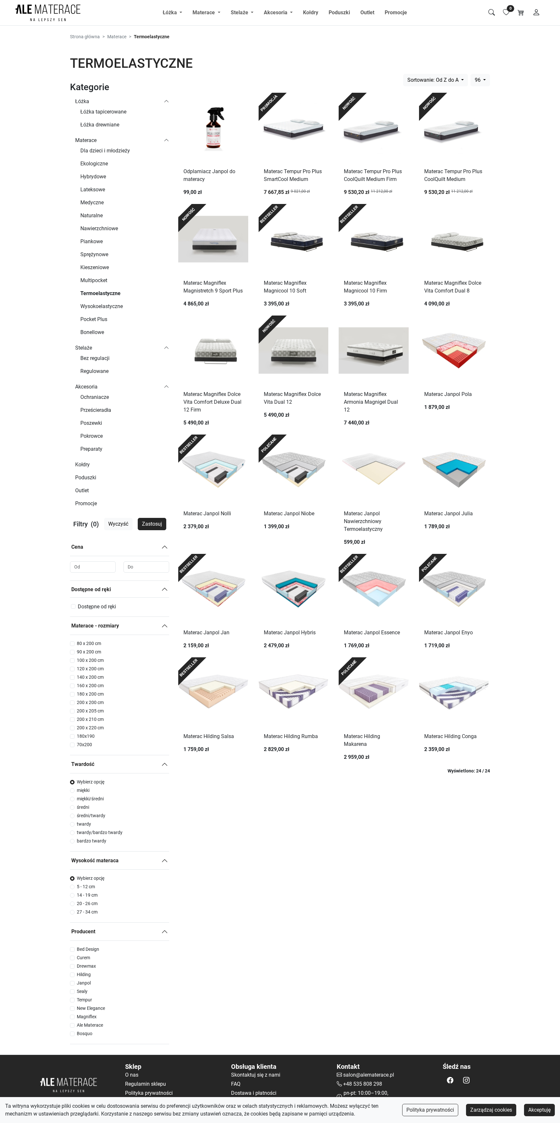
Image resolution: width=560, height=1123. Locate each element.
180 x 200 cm (90, 694)
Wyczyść (118, 524)
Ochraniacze (94, 397)
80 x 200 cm (89, 643)
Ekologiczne (94, 164)
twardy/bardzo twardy (99, 832)
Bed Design (88, 949)
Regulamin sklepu (145, 1084)
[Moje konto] (536, 13)
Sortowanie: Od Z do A (433, 80)
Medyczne (92, 202)
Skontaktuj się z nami (255, 1075)
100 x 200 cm (90, 660)
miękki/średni (90, 798)
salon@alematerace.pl (368, 1075)
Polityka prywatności (430, 1110)
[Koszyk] (520, 13)
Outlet (367, 12)
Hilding (84, 974)
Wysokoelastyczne (101, 306)
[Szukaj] (491, 13)
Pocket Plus (93, 319)
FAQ (235, 1084)
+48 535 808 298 (362, 1084)
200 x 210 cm (90, 719)
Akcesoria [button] (276, 12)
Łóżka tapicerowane (103, 112)
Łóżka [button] (170, 12)
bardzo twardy (91, 840)
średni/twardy (91, 815)
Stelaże (83, 348)
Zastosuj (152, 524)
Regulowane (94, 371)
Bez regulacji (95, 358)
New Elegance (91, 1008)
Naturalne (91, 215)
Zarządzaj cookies (491, 1110)
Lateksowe (92, 189)
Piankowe (91, 241)
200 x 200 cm (90, 702)
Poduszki (339, 12)
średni (83, 807)
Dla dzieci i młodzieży (105, 151)
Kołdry (310, 12)
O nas (131, 1075)
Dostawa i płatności (253, 1093)
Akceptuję (539, 1110)
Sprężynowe (94, 254)
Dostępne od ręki (91, 589)
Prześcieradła (95, 410)
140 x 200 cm (90, 677)
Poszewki (91, 423)
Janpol (84, 983)
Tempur (84, 999)
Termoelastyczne (100, 293)
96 (478, 80)
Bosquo (84, 1033)
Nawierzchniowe (99, 228)
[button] (450, 1080)
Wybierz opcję (90, 781)
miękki (83, 790)
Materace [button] (204, 12)
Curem (83, 957)
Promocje (396, 12)
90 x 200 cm (89, 651)
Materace (116, 36)
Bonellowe (92, 332)
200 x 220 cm (90, 727)
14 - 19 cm (87, 895)
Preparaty (91, 449)
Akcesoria (86, 387)
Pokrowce (91, 436)
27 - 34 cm (87, 911)
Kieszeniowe (94, 267)
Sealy (82, 991)
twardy (84, 824)
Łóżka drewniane (99, 125)
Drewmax (86, 966)
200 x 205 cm (90, 710)
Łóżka (82, 101)
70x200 (84, 744)
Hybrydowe (93, 176)
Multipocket (93, 280)
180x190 (86, 736)
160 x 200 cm (90, 685)
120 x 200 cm (90, 668)
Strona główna (85, 36)
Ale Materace (90, 1025)
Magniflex (87, 1016)
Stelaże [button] (240, 12)
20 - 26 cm (87, 903)
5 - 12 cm (86, 886)
